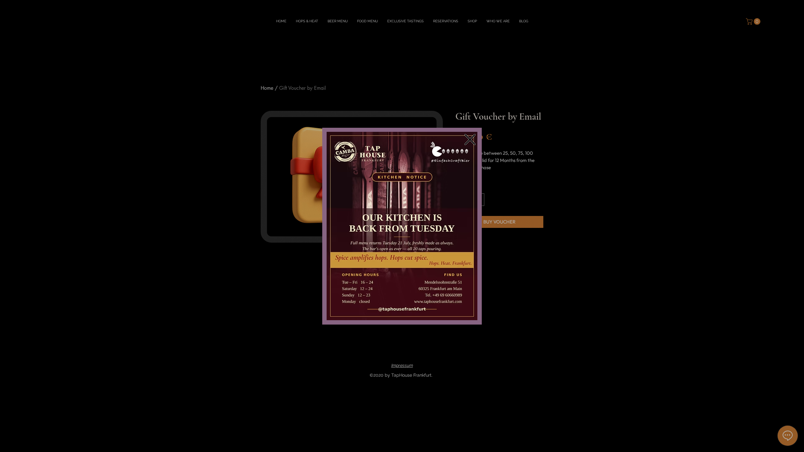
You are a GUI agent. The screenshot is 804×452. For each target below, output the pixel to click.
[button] (469, 139)
